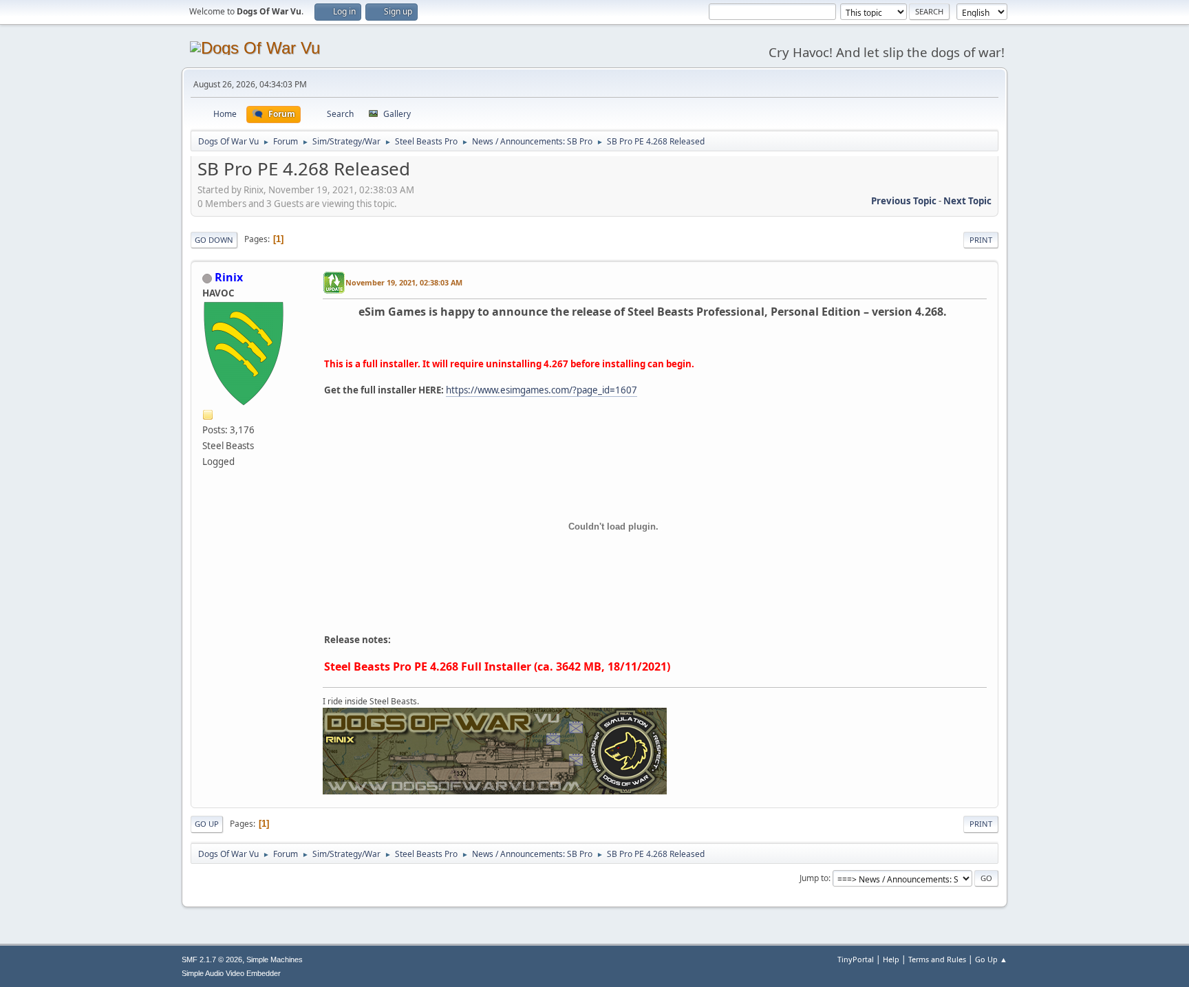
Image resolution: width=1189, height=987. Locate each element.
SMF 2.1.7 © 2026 (212, 959)
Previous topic (903, 201)
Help (891, 959)
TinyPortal (855, 959)
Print (981, 240)
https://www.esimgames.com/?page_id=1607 (541, 390)
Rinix (229, 277)
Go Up (207, 823)
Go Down (214, 240)
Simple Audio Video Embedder (231, 973)
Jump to (814, 878)
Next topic (967, 201)
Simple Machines (274, 959)
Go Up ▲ (991, 959)
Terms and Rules (937, 959)
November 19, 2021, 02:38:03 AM (403, 282)
